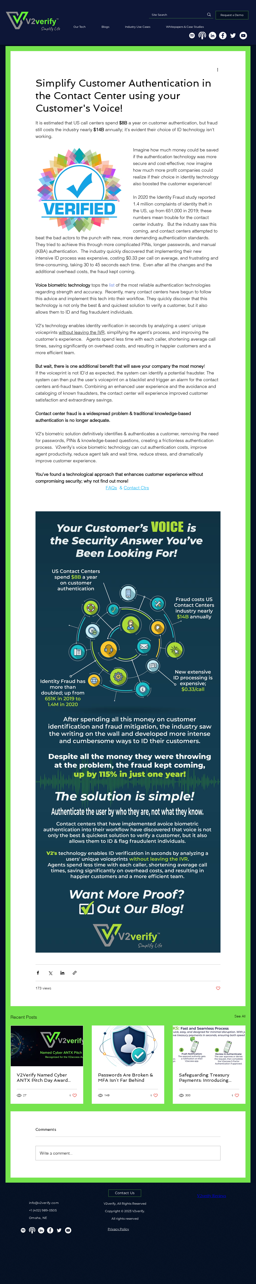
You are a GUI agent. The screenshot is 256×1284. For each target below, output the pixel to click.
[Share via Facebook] (38, 972)
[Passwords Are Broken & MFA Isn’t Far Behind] (128, 1046)
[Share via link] (74, 972)
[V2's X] (233, 35)
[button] (185, 25)
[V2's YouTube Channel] (243, 35)
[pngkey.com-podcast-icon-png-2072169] (202, 35)
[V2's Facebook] (222, 35)
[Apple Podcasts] (32, 1230)
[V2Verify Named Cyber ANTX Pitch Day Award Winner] (47, 1046)
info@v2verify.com (44, 1203)
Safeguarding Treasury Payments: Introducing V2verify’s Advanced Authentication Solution (205, 1077)
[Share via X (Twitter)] (50, 972)
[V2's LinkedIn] (212, 35)
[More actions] (217, 69)
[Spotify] (192, 35)
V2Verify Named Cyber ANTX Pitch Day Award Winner (42, 1077)
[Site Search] (209, 14)
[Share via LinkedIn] (62, 972)
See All (240, 1016)
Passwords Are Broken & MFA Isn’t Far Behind (125, 1077)
